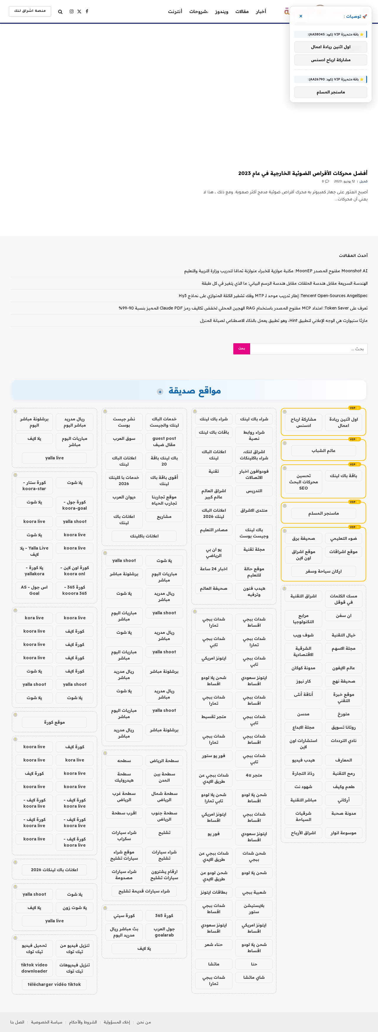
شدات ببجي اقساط (254, 622)
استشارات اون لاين (303, 743)
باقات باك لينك (214, 432)
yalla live (54, 458)
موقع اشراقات (343, 551)
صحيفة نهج (343, 681)
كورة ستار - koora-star (34, 485)
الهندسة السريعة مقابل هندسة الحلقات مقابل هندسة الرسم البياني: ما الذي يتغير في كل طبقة (285, 283)
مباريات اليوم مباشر (164, 577)
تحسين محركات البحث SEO (303, 482)
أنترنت (175, 11)
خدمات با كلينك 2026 (124, 480)
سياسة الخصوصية (46, 1022)
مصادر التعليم (214, 529)
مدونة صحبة (343, 813)
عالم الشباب (323, 450)
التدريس (254, 490)
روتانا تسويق (343, 727)
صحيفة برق (303, 538)
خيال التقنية (344, 635)
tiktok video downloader (34, 968)
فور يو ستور (213, 755)
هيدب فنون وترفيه (254, 591)
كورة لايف (74, 631)
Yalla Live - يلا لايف (34, 551)
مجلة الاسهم (344, 648)
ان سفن (343, 615)
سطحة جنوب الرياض (164, 816)
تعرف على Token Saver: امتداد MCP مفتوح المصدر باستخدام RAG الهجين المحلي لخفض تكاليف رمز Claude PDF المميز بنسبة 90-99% (243, 308)
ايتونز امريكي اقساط (213, 817)
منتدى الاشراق (254, 510)
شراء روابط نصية (254, 435)
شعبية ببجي (254, 892)
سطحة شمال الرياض (164, 796)
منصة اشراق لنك (30, 11)
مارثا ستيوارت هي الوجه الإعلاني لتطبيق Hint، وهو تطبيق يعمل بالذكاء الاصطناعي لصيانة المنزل (284, 320)
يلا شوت (164, 560)
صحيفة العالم (213, 588)
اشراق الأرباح (303, 832)
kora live (34, 618)
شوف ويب (303, 635)
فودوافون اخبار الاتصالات (254, 474)
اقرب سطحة (124, 813)
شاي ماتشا (254, 977)
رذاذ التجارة (303, 773)
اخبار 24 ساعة (213, 568)
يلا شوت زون (75, 907)
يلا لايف (144, 948)
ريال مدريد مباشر (164, 596)
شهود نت (303, 786)
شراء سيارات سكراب (124, 835)
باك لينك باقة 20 (164, 461)
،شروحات (198, 11)
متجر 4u (254, 775)
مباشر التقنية (303, 800)
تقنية (213, 471)
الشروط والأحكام (83, 1022)
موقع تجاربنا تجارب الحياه (164, 500)
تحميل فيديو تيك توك (34, 948)
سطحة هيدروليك (124, 777)
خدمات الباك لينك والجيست (164, 422)
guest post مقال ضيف (164, 441)
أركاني (344, 800)
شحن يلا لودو (254, 872)
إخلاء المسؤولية (117, 1022)
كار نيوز (303, 681)
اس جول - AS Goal (34, 590)
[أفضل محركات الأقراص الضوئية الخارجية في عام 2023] (281, 116)
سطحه (124, 760)
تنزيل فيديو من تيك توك (74, 948)
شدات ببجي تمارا (213, 622)
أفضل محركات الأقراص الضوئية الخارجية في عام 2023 (303, 173)
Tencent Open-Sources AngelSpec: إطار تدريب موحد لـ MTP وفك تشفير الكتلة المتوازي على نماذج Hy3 (273, 295)
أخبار (261, 11)
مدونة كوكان (303, 667)
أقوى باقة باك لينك (164, 480)
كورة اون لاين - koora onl (74, 570)
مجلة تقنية (254, 549)
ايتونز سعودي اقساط (254, 680)
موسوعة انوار (343, 832)
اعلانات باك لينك (124, 519)
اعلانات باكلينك (144, 536)
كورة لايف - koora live (74, 803)
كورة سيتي (124, 915)
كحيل (363, 182)
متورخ (344, 714)
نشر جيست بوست (124, 422)
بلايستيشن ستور (254, 908)
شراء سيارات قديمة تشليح (144, 891)
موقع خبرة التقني (343, 697)
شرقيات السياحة (303, 816)
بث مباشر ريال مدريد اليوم (124, 932)
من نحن (144, 1022)
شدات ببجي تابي (213, 641)
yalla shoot (124, 560)
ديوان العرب (124, 497)
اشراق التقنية (303, 596)
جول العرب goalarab (164, 932)
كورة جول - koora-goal (74, 505)
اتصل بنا (17, 1022)
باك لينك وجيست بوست (253, 533)
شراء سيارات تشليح (164, 855)
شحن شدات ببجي (254, 856)
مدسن (303, 714)
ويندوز (221, 11)
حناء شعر (214, 944)
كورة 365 (164, 915)
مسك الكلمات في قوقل (343, 599)
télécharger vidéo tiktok (54, 984)
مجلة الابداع (303, 727)
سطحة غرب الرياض (124, 796)
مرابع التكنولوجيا (303, 618)
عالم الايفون (343, 667)
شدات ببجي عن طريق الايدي (214, 778)
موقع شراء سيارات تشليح (124, 855)
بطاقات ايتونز (214, 892)
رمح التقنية (344, 773)
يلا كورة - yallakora (34, 570)
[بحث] (60, 11)
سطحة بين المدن (164, 777)
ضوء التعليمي (343, 538)
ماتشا (213, 964)
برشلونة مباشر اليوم (34, 422)
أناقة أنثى (303, 694)
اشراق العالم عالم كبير (213, 494)
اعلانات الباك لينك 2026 (214, 513)
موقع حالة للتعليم (254, 572)
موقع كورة (54, 722)
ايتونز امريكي (213, 658)
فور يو (214, 833)
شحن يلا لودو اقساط (213, 680)
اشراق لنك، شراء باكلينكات (254, 455)
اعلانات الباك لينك (214, 455)
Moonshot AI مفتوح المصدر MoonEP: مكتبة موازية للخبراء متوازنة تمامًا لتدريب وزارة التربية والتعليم (276, 270)
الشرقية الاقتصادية (303, 651)
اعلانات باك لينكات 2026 (54, 869)
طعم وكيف (344, 786)
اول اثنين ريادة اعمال (343, 422)
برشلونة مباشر (124, 573)
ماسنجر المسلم (323, 513)
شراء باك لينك (254, 419)
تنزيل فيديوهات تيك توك (74, 968)
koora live (34, 521)
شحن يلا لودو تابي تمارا (213, 797)
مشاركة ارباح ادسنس (303, 422)
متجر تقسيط (213, 716)
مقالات (242, 11)
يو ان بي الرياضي (213, 552)
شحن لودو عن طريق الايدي (213, 876)
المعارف (343, 760)
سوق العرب (124, 438)
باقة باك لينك (343, 475)
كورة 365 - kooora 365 (74, 590)
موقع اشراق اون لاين (303, 554)
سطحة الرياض (164, 760)
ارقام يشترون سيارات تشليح (164, 874)
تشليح (164, 832)
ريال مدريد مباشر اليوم (74, 422)
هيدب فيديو (303, 760)
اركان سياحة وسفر (324, 571)
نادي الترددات (343, 740)
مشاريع (164, 516)
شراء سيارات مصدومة (124, 874)
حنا (254, 964)
